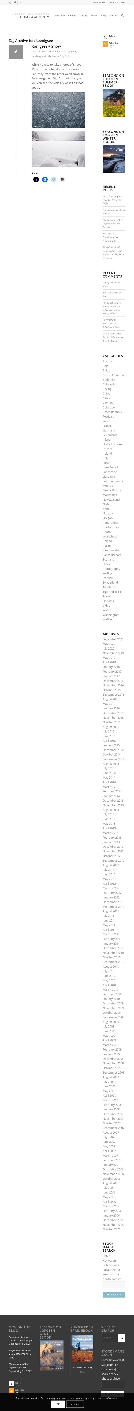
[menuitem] (113, 2)
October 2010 (112, 957)
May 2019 (109, 658)
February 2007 (112, 1160)
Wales (107, 610)
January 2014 (111, 796)
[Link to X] (9, 2)
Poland (107, 541)
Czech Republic (112, 412)
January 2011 (111, 943)
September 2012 (113, 861)
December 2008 (113, 1059)
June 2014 (109, 773)
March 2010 (110, 990)
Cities (106, 398)
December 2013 (113, 800)
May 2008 (109, 1091)
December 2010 (113, 948)
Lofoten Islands (113, 481)
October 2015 (112, 722)
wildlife (107, 619)
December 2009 (113, 1003)
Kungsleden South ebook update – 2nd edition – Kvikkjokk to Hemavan (113, 252)
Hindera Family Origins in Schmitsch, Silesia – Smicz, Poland (112, 308)
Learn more (75, 1404)
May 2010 (109, 980)
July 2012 (108, 870)
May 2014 (109, 777)
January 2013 (111, 842)
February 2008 (112, 1105)
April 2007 (109, 1151)
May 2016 (109, 704)
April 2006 (109, 1202)
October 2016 (112, 690)
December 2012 (113, 847)
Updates (108, 601)
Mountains (110, 495)
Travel (107, 596)
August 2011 (111, 911)
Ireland (107, 453)
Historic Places (112, 444)
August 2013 (111, 810)
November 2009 (113, 1008)
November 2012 (113, 851)
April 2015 (109, 741)
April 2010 (109, 985)
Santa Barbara (112, 555)
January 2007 (111, 1165)
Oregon (108, 518)
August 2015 (111, 727)
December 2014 (113, 750)
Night (106, 504)
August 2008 (111, 1077)
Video (106, 605)
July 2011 (108, 916)
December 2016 (113, 681)
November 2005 (113, 1225)
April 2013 (109, 828)
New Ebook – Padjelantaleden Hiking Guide (110, 237)
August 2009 (111, 1022)
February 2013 (112, 837)
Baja (105, 366)
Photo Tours (111, 527)
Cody (67, 56)
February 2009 (112, 1049)
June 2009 (109, 1031)
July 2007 (108, 1137)
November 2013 (113, 805)
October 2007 (112, 1123)
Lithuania (109, 476)
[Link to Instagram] (20, 2)
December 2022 (113, 639)
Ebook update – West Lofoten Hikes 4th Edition (113, 223)
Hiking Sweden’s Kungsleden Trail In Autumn (113, 337)
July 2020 (108, 648)
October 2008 (112, 1068)
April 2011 (109, 930)
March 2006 (110, 1206)
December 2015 (113, 713)
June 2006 (109, 1192)
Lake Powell (110, 467)
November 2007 (113, 1119)
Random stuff (112, 550)
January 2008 (111, 1109)
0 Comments (55, 51)
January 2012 (111, 897)
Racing (107, 546)
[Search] (122, 15)
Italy (105, 458)
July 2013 (108, 814)
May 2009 (109, 1036)
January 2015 (111, 745)
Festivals (108, 416)
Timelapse (109, 587)
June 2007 (109, 1142)
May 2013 (109, 824)
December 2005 (113, 1220)
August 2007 (111, 1132)
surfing (107, 573)
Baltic (106, 370)
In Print (107, 449)
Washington (111, 615)
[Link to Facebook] (14, 2)
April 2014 (109, 782)
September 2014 (113, 759)
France (107, 426)
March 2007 (110, 1156)
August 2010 (111, 966)
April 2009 (109, 1040)
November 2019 (113, 653)
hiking (107, 439)
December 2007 (113, 1114)
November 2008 (113, 1063)
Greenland (110, 435)
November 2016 (113, 685)
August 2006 (111, 1183)
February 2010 (112, 994)
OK (58, 1404)
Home (113, 2)
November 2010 (113, 953)
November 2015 (113, 718)
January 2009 (111, 1054)
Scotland (108, 559)
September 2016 (113, 695)
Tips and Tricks (112, 592)
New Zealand (111, 500)
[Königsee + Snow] (16, 52)
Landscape (37, 56)
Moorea (108, 486)
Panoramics (110, 523)
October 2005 (112, 1229)
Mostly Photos (51, 56)
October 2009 (112, 1013)
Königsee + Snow (46, 46)
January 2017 (111, 676)
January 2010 (111, 999)
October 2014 (112, 754)
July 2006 (108, 1188)
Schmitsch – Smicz (111, 327)
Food (106, 421)
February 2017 (112, 671)
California (109, 384)
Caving (107, 389)
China (106, 393)
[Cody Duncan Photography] (31, 15)
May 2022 (109, 644)
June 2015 (109, 736)
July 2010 (108, 971)
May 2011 (109, 925)
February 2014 (112, 791)
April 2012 (109, 884)
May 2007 (109, 1146)
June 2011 (109, 920)
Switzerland (110, 582)
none (106, 509)
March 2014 (110, 787)
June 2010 (109, 976)
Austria (107, 361)
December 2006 (113, 1169)
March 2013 (110, 833)
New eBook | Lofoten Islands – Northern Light (113, 199)
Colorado (109, 407)
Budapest (109, 380)
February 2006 (112, 1211)
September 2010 (113, 962)
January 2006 (111, 1215)
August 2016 (111, 699)
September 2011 (113, 907)
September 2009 (113, 1017)
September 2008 (113, 1072)
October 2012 (112, 856)
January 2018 (111, 667)
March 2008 (110, 1100)
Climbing (108, 403)
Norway (108, 513)
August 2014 (111, 764)
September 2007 (113, 1128)
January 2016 (111, 708)
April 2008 (109, 1095)
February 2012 (112, 893)
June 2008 (109, 1086)
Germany (71, 51)
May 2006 (109, 1197)
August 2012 (111, 865)
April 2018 (109, 662)
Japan (106, 463)
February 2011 (112, 939)
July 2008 (108, 1082)
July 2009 (108, 1026)
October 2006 (112, 1179)
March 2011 (110, 934)
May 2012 (109, 879)
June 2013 (109, 819)
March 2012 (110, 888)
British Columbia (114, 375)
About (122, 2)
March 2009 (110, 1045)
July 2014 (108, 768)
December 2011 (113, 902)
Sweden (108, 578)
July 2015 (108, 731)
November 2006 (113, 1174)
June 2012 (109, 874)
